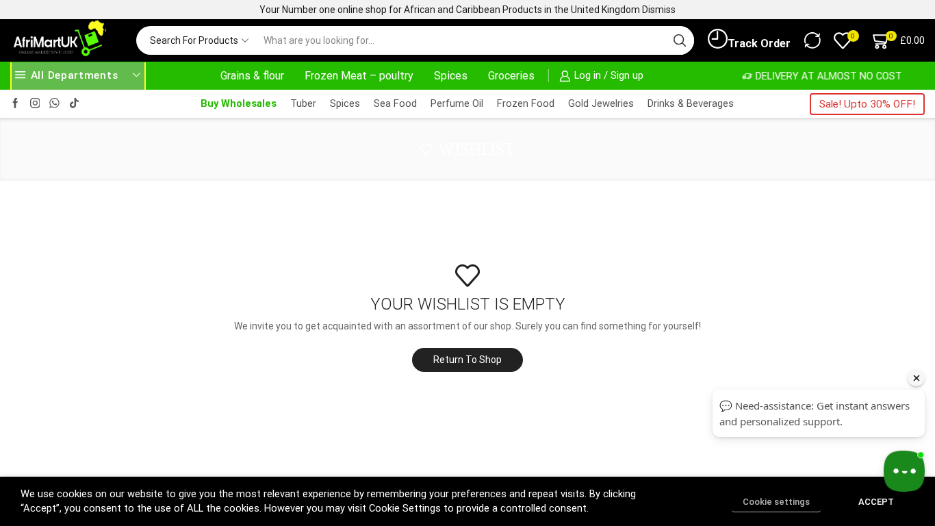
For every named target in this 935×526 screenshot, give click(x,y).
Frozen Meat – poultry (359, 75)
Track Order (759, 43)
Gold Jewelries (601, 103)
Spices (450, 75)
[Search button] (679, 40)
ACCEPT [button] (876, 502)
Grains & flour (252, 75)
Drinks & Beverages (691, 103)
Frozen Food (525, 103)
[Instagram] (35, 104)
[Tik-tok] (74, 104)
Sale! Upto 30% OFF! (867, 104)
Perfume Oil (457, 103)
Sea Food (395, 103)
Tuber (303, 103)
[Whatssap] (54, 104)
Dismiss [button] (659, 9)
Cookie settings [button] (776, 502)
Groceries (511, 75)
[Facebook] (15, 104)
